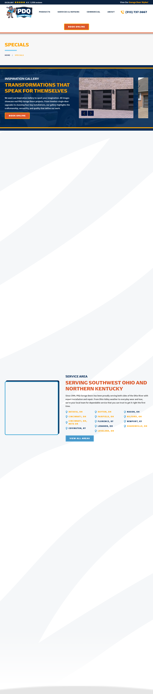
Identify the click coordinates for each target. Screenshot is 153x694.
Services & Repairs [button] (68, 12)
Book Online (76, 27)
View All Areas (80, 438)
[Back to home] (19, 11)
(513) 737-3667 (136, 12)
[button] (24, 2)
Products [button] (44, 12)
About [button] (111, 12)
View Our (134, 2)
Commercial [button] (93, 12)
